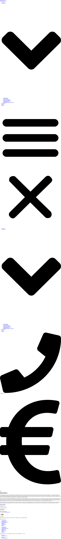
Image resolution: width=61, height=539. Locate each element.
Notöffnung (3, 2)
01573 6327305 (4, 511)
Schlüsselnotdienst (4, 520)
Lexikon (3, 531)
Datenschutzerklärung (4, 535)
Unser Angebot (4, 521)
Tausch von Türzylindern (6, 99)
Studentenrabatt (4, 522)
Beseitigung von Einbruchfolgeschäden (8, 102)
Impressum (3, 537)
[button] (30, 167)
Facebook (3, 525)
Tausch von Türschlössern (6, 100)
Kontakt (3, 105)
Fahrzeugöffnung (5, 98)
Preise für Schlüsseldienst (5, 528)
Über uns (3, 104)
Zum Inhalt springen (2, 0)
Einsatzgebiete (3, 103)
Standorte (3, 523)
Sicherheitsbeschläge (6, 101)
